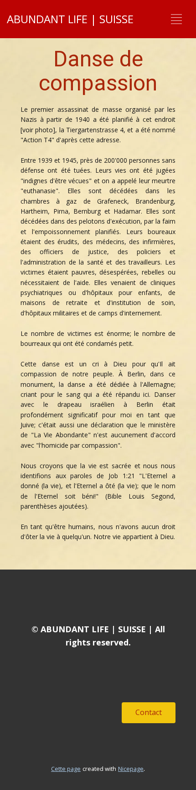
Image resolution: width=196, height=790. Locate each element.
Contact (148, 712)
